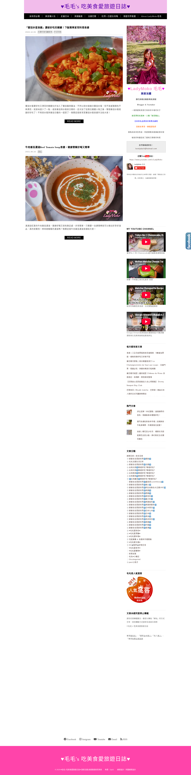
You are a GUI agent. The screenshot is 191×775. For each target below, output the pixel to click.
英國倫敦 (78, 16)
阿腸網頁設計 (131, 770)
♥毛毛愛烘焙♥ (134, 531)
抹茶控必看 (34, 16)
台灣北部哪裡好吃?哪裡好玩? (142, 467)
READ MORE (74, 121)
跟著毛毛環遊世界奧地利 (140, 496)
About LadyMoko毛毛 (151, 16)
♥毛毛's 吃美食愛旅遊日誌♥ (95, 6)
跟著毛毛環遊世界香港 (139, 528)
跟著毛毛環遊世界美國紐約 (141, 502)
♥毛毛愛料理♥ (134, 536)
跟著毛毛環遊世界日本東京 (141, 508)
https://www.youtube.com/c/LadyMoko (146, 160)
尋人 (159, 636)
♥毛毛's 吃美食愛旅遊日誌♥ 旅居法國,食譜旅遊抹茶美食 (81, 770)
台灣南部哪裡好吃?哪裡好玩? (142, 473)
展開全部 (130, 456)
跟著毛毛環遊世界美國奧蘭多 (142, 505)
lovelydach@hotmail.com (146, 149)
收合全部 (139, 456)
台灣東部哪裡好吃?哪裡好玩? (142, 476)
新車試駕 (132, 554)
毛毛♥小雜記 (134, 556)
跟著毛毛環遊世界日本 (139, 513)
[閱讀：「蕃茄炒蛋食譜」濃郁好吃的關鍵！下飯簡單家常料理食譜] (74, 101)
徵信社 (133, 636)
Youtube (101, 739)
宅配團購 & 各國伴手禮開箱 (140, 539)
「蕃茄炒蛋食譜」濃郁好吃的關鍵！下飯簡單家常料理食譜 (57, 27)
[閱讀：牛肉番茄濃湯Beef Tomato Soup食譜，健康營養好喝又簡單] (74, 220)
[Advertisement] (146, 202)
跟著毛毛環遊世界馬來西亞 (141, 519)
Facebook (71, 739)
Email (114, 739)
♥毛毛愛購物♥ (134, 551)
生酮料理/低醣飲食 (45, 32)
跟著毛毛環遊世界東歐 (139, 459)
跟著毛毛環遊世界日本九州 (141, 511)
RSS (125, 739)
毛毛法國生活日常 (136, 462)
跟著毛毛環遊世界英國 (139, 490)
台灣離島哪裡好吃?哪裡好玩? (144, 479)
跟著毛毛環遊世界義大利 (140, 499)
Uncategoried (134, 559)
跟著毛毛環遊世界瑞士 (139, 485)
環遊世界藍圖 (129, 16)
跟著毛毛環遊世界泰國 (139, 522)
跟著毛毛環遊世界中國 (139, 525)
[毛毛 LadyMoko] (146, 83)
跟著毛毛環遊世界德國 (139, 493)
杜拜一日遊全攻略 (110, 16)
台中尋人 (147, 636)
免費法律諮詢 (137, 639)
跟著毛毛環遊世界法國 (139, 464)
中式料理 (57, 32)
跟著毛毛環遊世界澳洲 (139, 516)
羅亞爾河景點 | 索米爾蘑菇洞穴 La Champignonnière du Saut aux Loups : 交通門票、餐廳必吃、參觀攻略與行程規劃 (146, 365)
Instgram (86, 739)
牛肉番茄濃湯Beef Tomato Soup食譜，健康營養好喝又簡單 (57, 147)
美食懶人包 (50, 16)
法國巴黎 (92, 16)
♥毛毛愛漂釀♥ (134, 533)
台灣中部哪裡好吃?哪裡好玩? (142, 470)
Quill (112, 770)
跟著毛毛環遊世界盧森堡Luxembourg (145, 482)
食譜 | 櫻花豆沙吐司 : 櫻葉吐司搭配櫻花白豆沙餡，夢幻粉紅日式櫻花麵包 (150, 435)
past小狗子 (133, 562)
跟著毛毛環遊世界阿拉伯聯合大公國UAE (146, 487)
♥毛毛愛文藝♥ (134, 542)
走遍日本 (65, 16)
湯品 (40, 152)
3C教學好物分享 (137, 545)
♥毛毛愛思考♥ (134, 548)
